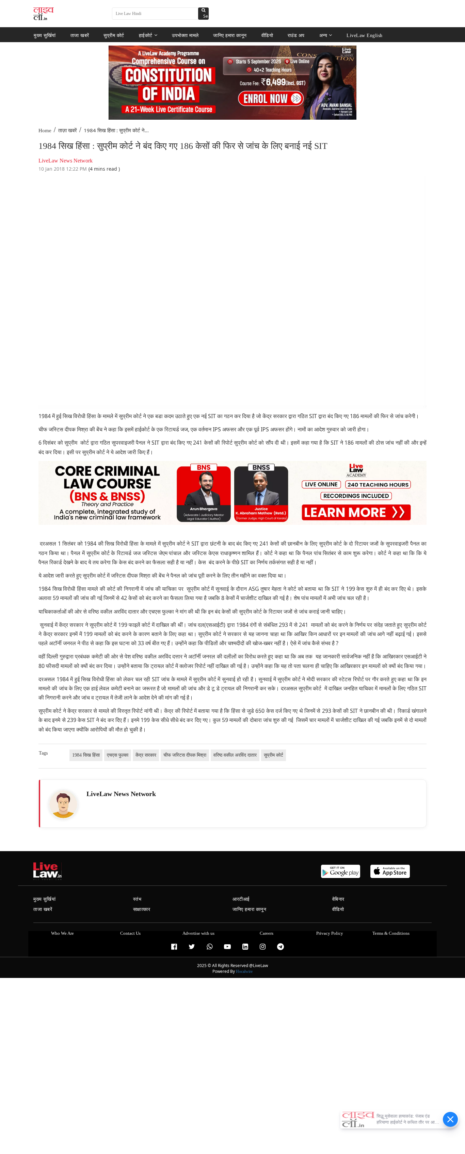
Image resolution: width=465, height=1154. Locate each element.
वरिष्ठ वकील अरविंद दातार (235, 755)
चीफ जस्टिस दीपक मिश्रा (184, 755)
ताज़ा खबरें (67, 130)
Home (44, 130)
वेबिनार (338, 899)
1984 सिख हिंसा (86, 755)
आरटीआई (241, 899)
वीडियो (267, 35)
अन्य (323, 35)
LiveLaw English (365, 35)
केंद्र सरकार (145, 755)
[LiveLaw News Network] (63, 804)
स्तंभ (137, 899)
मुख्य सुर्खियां (45, 35)
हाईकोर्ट (146, 35)
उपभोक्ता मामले (185, 35)
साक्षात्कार (141, 909)
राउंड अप (296, 35)
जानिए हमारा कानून (230, 35)
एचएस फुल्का (117, 755)
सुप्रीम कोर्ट (113, 35)
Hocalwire (244, 971)
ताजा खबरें (79, 35)
